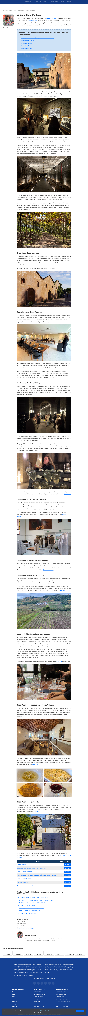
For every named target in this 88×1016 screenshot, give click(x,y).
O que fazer (48, 8)
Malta (13, 996)
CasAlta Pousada (21, 864)
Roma (13, 991)
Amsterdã (14, 999)
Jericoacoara (37, 1004)
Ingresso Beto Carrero (61, 991)
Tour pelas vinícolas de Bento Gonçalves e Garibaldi (34, 897)
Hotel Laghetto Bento (27, 43)
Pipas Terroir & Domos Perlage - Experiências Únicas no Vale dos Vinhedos (36, 875)
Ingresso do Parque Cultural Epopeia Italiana (32, 902)
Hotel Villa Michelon (22, 882)
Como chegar (18, 8)
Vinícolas (38, 8)
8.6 (61, 885)
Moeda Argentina (60, 996)
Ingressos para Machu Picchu (63, 1001)
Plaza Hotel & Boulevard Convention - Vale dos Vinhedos (37, 38)
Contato (68, 1)
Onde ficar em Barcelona (62, 1006)
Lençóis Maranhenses (39, 994)
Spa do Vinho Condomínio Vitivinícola (27, 885)
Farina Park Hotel (26, 46)
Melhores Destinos (59, 960)
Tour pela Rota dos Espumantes (28, 913)
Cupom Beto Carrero (61, 994)
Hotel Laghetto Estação (28, 40)
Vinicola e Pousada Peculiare (24, 871)
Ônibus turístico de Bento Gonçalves (29, 910)
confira (37, 811)
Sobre (34, 978)
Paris (13, 994)
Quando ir (7, 8)
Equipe (37, 978)
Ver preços (67, 864)
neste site (59, 661)
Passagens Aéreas (53, 1)
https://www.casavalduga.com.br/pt (25, 928)
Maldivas (36, 999)
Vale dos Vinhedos (51, 18)
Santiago (14, 1004)
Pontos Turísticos (69, 8)
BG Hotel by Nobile (26, 48)
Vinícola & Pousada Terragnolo (25, 878)
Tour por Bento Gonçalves (27, 905)
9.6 (61, 871)
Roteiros (59, 8)
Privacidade (52, 978)
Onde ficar (28, 8)
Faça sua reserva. (48, 570)
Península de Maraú (39, 1006)
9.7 (61, 864)
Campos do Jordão (38, 996)
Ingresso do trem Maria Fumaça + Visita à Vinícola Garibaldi (36, 900)
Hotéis (62, 1)
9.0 (61, 878)
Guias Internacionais (41, 1)
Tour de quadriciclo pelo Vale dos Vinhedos (31, 908)
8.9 (61, 882)
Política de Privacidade (45, 1010)
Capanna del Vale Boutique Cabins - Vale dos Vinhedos (31, 868)
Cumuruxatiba (37, 991)
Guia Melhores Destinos (15, 2)
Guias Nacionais (29, 1)
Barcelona (14, 1001)
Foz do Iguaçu (37, 1001)
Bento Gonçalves (32, 20)
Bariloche (14, 1006)
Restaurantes (80, 8)
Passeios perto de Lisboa (62, 999)
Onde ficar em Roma (60, 1004)
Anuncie (42, 978)
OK (80, 1011)
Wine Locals (67, 494)
